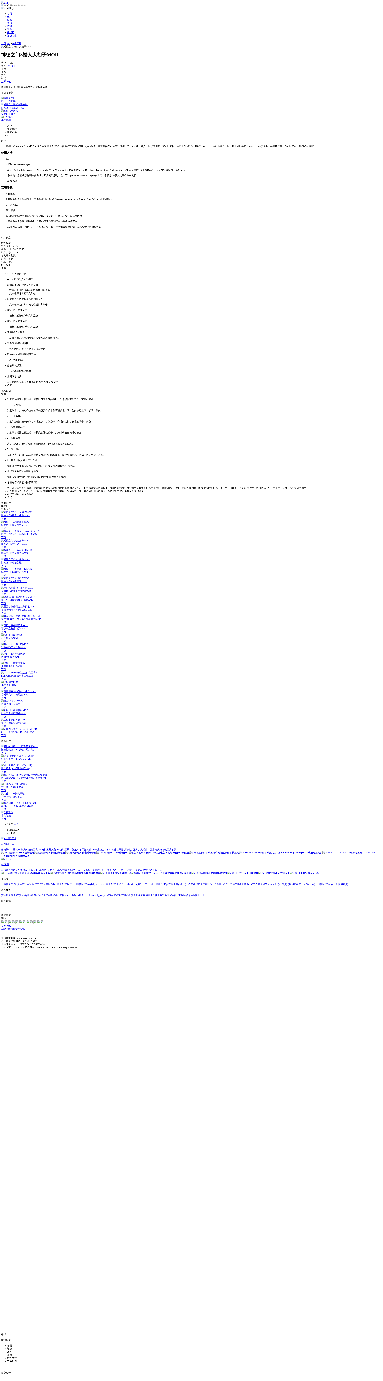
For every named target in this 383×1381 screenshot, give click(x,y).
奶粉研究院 (59, 895)
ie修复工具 (199, 895)
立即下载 (6, 81)
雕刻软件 (162, 895)
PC (8, 43)
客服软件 (152, 895)
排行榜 (10, 32)
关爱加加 (143, 895)
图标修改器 (187, 895)
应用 (9, 16)
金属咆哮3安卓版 (17, 895)
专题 (9, 29)
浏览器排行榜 (174, 895)
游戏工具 (16, 43)
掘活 (28, 895)
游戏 (9, 20)
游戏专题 (12, 35)
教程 (12, 929)
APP (3, 929)
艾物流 (4, 895)
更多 (16, 824)
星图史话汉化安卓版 (42, 895)
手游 (8, 929)
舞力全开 (84, 895)
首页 (9, 13)
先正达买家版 (72, 895)
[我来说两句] (191, 908)
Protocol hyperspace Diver (101, 895)
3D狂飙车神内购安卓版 (126, 895)
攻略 (9, 26)
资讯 (9, 23)
